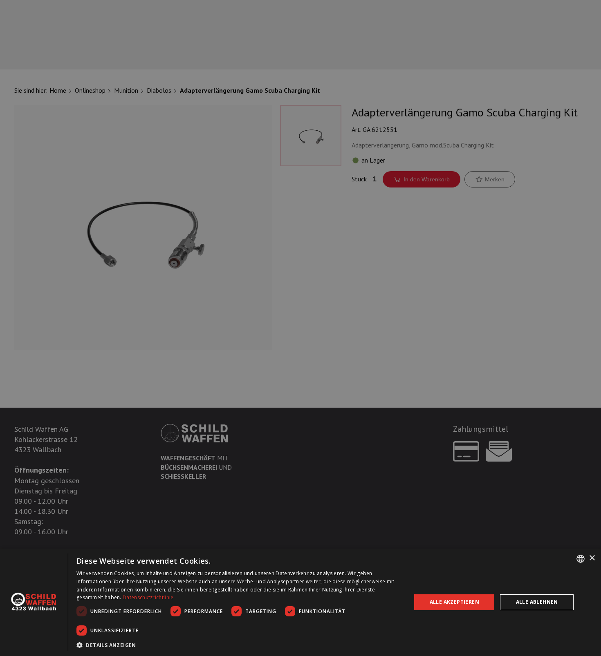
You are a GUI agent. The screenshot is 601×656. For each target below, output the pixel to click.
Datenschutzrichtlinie (148, 597)
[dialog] (300, 602)
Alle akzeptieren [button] (454, 601)
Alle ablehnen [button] (537, 601)
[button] (238, 645)
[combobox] (580, 559)
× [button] (592, 558)
